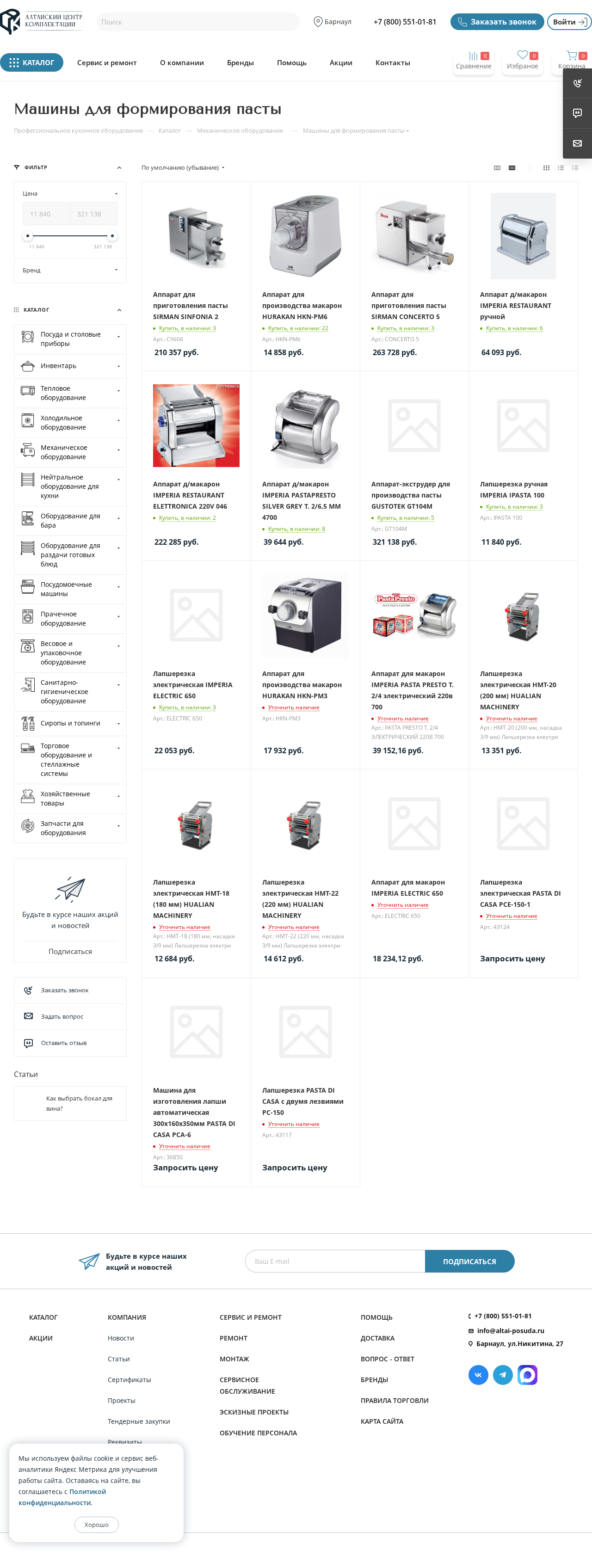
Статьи (26, 1074)
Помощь (292, 62)
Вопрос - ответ (387, 1358)
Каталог (43, 1317)
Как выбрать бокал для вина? (79, 1103)
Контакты (393, 62)
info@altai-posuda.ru (510, 1330)
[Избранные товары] (522, 84)
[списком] (561, 167)
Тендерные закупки (139, 1421)
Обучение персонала (258, 1432)
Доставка (378, 1338)
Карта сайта (382, 1421)
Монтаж (234, 1358)
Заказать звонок (503, 22)
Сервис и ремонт (107, 62)
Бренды (240, 62)
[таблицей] (575, 167)
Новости (121, 1338)
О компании (182, 62)
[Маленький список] (497, 167)
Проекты (122, 1400)
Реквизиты (125, 1442)
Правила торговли (395, 1400)
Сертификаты (129, 1379)
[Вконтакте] (478, 1375)
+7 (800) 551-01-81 (405, 22)
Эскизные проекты (254, 1412)
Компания (127, 1317)
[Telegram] (503, 1375)
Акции (341, 62)
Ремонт (233, 1338)
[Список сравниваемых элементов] (473, 84)
